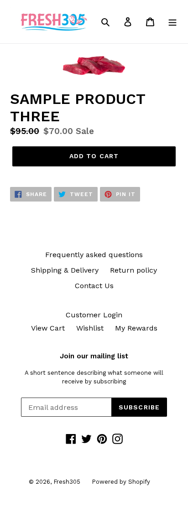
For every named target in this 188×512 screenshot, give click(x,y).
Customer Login (94, 314)
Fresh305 (66, 481)
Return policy (133, 270)
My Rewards (136, 328)
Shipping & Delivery (65, 270)
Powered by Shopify (121, 481)
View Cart (48, 328)
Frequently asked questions (94, 254)
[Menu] (172, 21)
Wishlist (90, 328)
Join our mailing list (94, 356)
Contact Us (94, 285)
